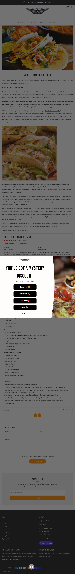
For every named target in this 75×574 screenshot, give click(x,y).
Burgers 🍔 (25, 287)
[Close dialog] (73, 258)
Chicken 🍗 (25, 294)
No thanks (25, 314)
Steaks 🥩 (25, 300)
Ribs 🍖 (25, 307)
